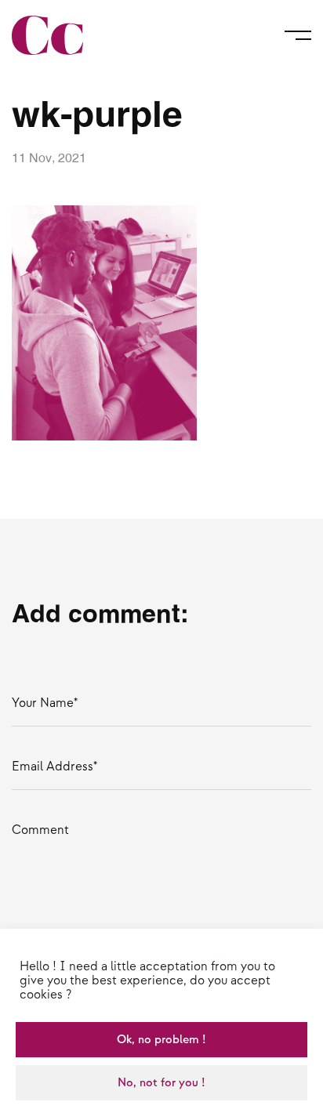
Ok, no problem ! (161, 1039)
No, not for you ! (161, 1082)
